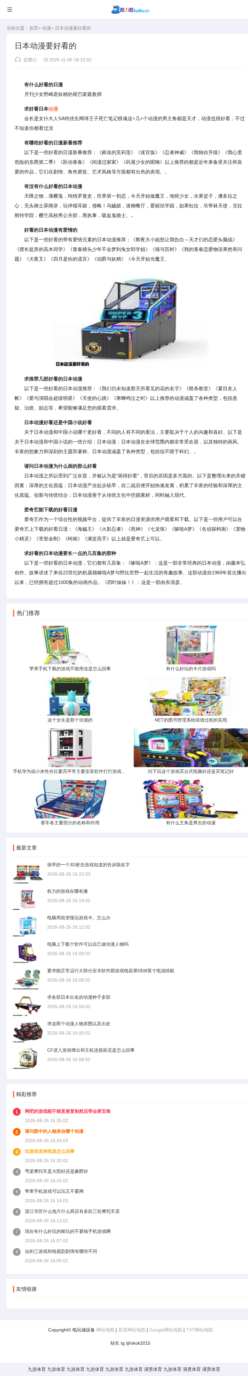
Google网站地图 (165, 1329)
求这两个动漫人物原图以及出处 (78, 1023)
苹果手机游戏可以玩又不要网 (54, 1191)
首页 (33, 28)
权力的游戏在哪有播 (67, 891)
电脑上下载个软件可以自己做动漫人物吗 (88, 944)
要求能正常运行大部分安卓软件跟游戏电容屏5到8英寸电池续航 (110, 970)
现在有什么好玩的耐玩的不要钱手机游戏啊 (68, 1231)
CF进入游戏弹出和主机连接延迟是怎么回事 (91, 1050)
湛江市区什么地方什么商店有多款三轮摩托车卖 (72, 1211)
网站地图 (105, 1329)
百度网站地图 (131, 1329)
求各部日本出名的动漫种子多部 (78, 997)
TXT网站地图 (199, 1329)
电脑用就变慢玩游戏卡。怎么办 (78, 917)
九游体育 (37, 1369)
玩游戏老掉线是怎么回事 (50, 1151)
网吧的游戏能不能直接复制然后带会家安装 (68, 1111)
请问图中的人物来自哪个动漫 (54, 1131)
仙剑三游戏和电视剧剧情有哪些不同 (61, 1251)
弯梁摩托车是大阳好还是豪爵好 (56, 1171)
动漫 (46, 28)
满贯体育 (153, 1369)
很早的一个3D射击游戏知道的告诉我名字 (88, 864)
